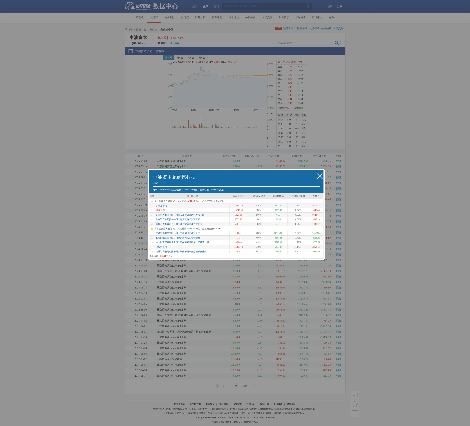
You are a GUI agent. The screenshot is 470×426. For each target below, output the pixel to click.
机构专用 (160, 210)
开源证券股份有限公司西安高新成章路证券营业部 (180, 215)
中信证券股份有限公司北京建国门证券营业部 (178, 233)
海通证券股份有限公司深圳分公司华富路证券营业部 (181, 251)
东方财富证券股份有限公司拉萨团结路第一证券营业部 (182, 242)
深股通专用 (161, 205)
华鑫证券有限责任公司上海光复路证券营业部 (178, 219)
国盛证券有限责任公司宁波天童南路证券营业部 (179, 224)
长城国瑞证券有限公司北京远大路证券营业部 (178, 238)
